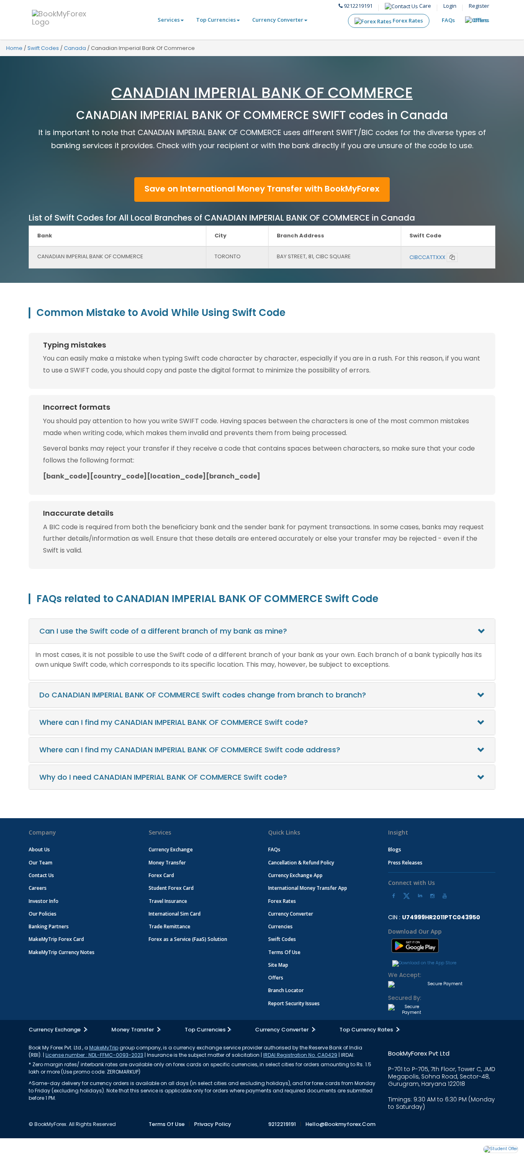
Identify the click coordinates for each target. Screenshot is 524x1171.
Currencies (280, 926)
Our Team (40, 862)
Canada (75, 48)
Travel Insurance (168, 901)
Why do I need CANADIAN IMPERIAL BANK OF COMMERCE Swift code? (163, 777)
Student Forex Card (171, 887)
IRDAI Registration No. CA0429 (300, 1054)
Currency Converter (277, 19)
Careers (38, 887)
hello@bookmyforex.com (340, 1124)
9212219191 (358, 5)
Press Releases (405, 862)
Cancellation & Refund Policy (301, 862)
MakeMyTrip (103, 1047)
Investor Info (44, 901)
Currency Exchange (171, 849)
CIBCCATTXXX (427, 257)
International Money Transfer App (307, 887)
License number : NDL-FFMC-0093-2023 (94, 1054)
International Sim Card (175, 913)
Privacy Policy (212, 1124)
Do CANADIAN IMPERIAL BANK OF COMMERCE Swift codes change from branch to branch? (202, 695)
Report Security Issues (294, 1003)
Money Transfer (167, 862)
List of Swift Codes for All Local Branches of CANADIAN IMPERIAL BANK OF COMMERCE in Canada (222, 217)
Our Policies (42, 913)
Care (424, 5)
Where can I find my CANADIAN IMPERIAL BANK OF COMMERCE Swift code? (173, 722)
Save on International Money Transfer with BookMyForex (262, 188)
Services (169, 19)
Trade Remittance (169, 926)
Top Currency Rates (366, 1029)
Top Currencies (216, 19)
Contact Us (41, 875)
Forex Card (161, 875)
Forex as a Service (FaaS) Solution (188, 939)
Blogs (394, 849)
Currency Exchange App (295, 875)
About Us (39, 849)
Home (14, 48)
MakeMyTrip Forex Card (56, 939)
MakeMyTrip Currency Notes (62, 952)
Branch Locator (286, 990)
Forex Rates (407, 20)
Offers (481, 20)
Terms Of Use (284, 952)
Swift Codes (43, 48)
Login (449, 5)
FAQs (448, 20)
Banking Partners (49, 926)
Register (479, 5)
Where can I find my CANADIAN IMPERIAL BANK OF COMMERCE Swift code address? (189, 750)
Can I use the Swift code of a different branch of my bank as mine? (163, 631)
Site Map (278, 964)
